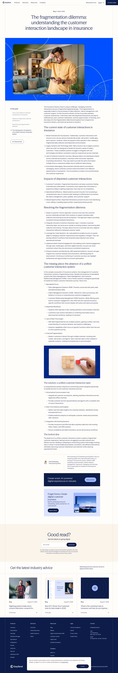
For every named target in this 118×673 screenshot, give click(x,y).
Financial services (35, 630)
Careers (52, 655)
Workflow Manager (15, 636)
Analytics (12, 648)
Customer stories (54, 636)
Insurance (32, 627)
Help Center (53, 639)
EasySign (12, 633)
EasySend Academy (55, 642)
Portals (12, 645)
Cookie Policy (64, 662)
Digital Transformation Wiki (57, 633)
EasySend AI (13, 639)
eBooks (52, 630)
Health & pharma (34, 633)
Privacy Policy (74, 633)
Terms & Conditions (75, 627)
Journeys (12, 627)
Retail (31, 636)
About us (52, 652)
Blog (51, 627)
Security (12, 651)
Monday (12, 657)
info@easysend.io (95, 627)
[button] (17, 2)
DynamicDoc (13, 630)
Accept (83, 666)
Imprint (72, 630)
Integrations (13, 642)
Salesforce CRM (14, 654)
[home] (7, 3)
